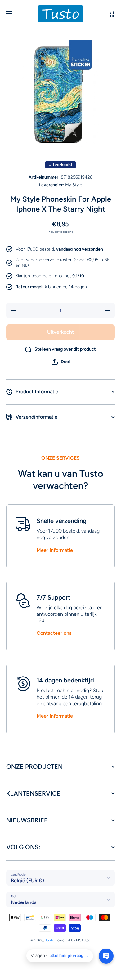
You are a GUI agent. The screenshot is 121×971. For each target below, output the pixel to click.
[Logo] (60, 13)
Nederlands (23, 902)
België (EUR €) (27, 880)
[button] (61, 362)
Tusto (49, 940)
